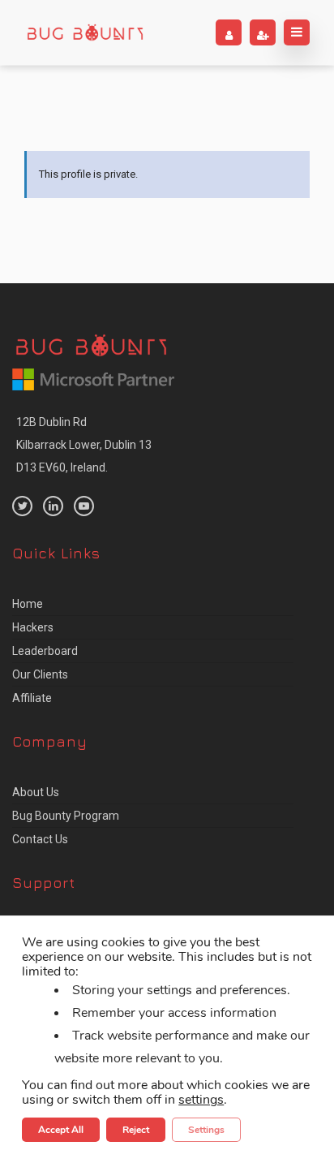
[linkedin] (53, 506)
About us (35, 792)
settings (201, 1099)
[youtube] (84, 506)
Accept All (61, 1129)
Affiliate (32, 697)
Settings (206, 1129)
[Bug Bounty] (85, 32)
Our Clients (40, 674)
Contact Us (40, 839)
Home (27, 603)
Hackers (33, 627)
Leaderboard (45, 650)
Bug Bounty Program (65, 815)
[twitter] (22, 506)
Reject (135, 1129)
